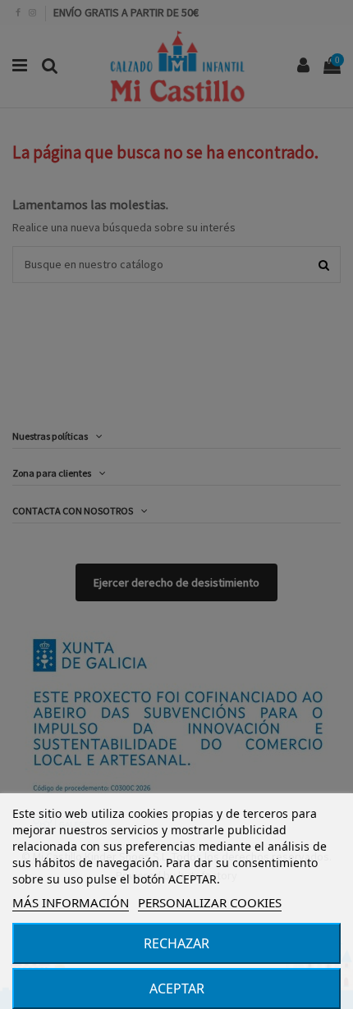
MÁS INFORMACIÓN (70, 902)
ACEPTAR (176, 988)
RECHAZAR (176, 943)
